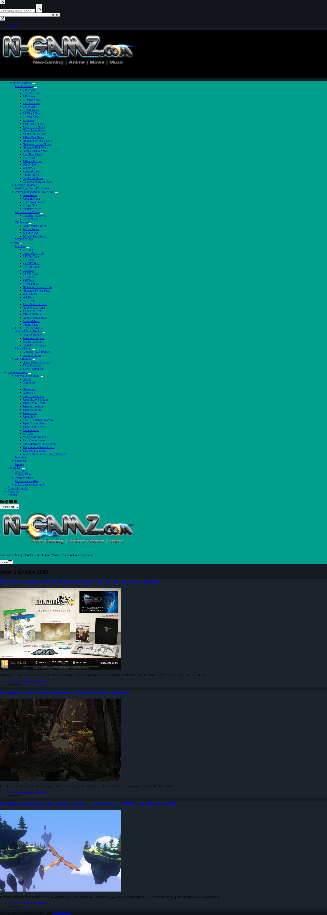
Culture (19, 464)
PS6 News (29, 89)
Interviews (21, 457)
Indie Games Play (33, 396)
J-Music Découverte (35, 236)
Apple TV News (33, 178)
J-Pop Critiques (32, 365)
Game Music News (34, 225)
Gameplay (29, 392)
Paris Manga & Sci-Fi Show (39, 443)
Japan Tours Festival (35, 426)
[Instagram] (11, 502)
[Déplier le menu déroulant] (33, 83)
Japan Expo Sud (32, 409)
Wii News (29, 168)
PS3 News (29, 157)
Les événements (17, 372)
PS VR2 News (31, 99)
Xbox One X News (34, 133)
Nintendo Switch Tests (36, 290)
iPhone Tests (30, 324)
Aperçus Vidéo (24, 477)
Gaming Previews (26, 185)
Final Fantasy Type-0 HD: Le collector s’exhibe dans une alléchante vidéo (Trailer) (80, 581)
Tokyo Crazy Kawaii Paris (38, 447)
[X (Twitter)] (7, 502)
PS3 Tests (28, 277)
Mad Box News (32, 154)
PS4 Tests (28, 270)
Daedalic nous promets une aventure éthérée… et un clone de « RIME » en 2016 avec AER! (88, 803)
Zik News (21, 222)
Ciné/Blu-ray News (34, 215)
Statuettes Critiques (34, 345)
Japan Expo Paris (33, 406)
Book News (30, 195)
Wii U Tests (30, 294)
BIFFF (27, 379)
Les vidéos (14, 467)
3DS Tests (29, 300)
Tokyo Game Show (34, 450)
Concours (13, 491)
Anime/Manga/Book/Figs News (34, 191)
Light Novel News (34, 202)
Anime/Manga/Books (28, 331)
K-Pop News (30, 232)
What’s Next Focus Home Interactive (45, 454)
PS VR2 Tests (31, 263)
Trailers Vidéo (23, 474)
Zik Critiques (23, 358)
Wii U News (30, 164)
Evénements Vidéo (26, 481)
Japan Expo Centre (34, 403)
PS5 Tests (28, 259)
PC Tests (28, 249)
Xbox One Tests (32, 311)
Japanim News (31, 198)
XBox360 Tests (32, 314)
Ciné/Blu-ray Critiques (36, 351)
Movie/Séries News (27, 212)
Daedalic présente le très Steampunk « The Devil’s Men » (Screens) (65, 692)
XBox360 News (32, 161)
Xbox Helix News (34, 127)
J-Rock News (31, 229)
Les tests (13, 242)
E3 (24, 385)
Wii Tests (28, 297)
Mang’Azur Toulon (34, 437)
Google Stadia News (35, 150)
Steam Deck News (34, 123)
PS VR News (31, 110)
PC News (28, 120)
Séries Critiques (32, 355)
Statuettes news (32, 208)
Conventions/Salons (27, 375)
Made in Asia (31, 430)
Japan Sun (29, 416)
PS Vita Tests (31, 283)
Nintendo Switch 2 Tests (37, 287)
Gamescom (29, 389)
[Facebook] (2, 502)
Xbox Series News (34, 130)
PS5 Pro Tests (31, 256)
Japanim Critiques (33, 338)
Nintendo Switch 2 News (38, 140)
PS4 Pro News (31, 103)
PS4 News (29, 106)
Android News (31, 171)
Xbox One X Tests (34, 307)
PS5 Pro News (31, 93)
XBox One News (33, 137)
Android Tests (31, 321)
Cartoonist (29, 382)
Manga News (31, 205)
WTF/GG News (25, 239)
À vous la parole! (18, 488)
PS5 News (29, 96)
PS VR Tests (30, 273)
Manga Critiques (33, 341)
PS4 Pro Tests (31, 266)
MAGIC (28, 433)
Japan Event (30, 413)
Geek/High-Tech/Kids (28, 328)
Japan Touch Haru (34, 423)
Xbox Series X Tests (35, 304)
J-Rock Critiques (33, 368)
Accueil (12, 494)
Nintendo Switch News (37, 144)
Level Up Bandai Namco (38, 420)
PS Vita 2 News (32, 113)
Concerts (20, 460)
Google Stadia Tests (35, 317)
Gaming (20, 246)
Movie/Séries (23, 348)
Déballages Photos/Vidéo (30, 484)
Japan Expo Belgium (35, 399)
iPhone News (31, 174)
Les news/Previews (19, 82)
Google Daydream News (38, 181)
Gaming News (24, 86)
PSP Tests (28, 280)
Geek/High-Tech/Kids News (32, 188)
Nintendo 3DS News (35, 147)
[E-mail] (15, 502)
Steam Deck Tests (33, 253)
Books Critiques (32, 334)
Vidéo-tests (21, 471)
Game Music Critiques (36, 362)
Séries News (30, 219)
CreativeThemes (61, 913)
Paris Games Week (34, 440)
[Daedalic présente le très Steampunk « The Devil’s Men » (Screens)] (60, 779)
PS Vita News (31, 116)
